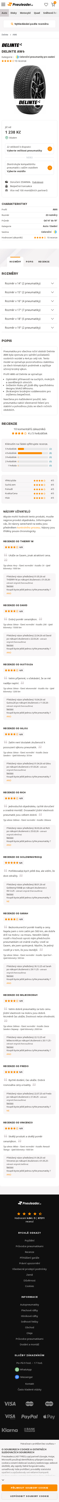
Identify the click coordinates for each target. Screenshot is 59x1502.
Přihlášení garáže (29, 1257)
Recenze (44, 261)
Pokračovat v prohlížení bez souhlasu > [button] (38, 1443)
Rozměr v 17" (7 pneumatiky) (22, 310)
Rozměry (15, 261)
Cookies (29, 1286)
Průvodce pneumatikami (29, 1246)
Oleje (29, 1333)
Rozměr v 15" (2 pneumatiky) (22, 292)
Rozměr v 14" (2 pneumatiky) (22, 283)
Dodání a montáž (29, 1344)
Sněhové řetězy (29, 1321)
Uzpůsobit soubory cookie (29, 1496)
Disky (13, 12)
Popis (29, 261)
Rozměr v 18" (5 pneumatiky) (22, 319)
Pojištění (29, 1240)
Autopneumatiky (29, 1304)
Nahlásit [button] (10, 586)
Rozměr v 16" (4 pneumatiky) (22, 301)
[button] (29, 449)
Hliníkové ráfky (29, 1316)
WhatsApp (26, 1369)
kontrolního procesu (28, 527)
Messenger (26, 1377)
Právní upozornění (29, 1263)
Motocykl (25, 12)
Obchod (29, 1327)
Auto (4, 12)
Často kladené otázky (29, 1389)
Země (29, 1274)
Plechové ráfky (29, 1310)
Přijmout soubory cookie (29, 1487)
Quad (37, 12)
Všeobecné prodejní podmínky (29, 1269)
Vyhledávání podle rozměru (31, 23)
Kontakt (29, 1383)
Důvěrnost (29, 1280)
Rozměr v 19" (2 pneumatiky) (22, 327)
